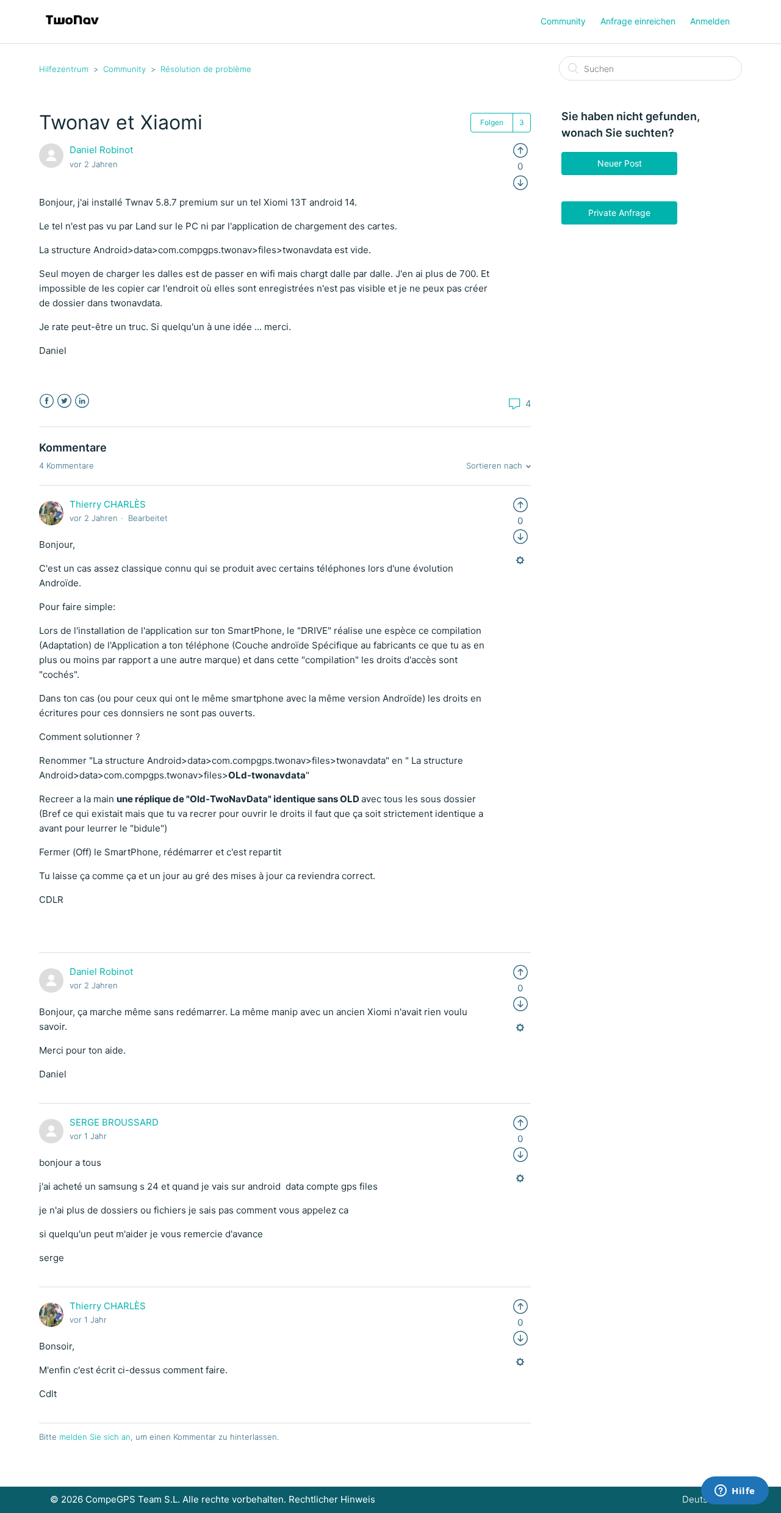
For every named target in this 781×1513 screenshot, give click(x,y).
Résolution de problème (205, 69)
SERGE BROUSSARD (114, 1122)
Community (563, 21)
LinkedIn (82, 401)
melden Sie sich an (95, 1437)
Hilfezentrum (63, 69)
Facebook (46, 401)
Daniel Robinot (101, 150)
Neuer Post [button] (619, 163)
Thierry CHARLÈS (108, 504)
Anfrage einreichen (637, 21)
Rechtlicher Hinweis (332, 1499)
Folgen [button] (491, 122)
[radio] (520, 150)
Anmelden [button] (710, 21)
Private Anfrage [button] (619, 212)
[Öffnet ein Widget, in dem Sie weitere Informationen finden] (735, 1491)
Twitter (64, 401)
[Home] (72, 28)
